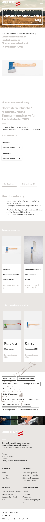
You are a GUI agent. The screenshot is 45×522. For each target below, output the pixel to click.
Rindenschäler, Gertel (11, 404)
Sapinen (27, 404)
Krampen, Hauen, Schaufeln (13, 399)
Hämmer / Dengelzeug (11, 389)
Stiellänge (6, 142)
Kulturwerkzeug (35, 399)
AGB (24, 502)
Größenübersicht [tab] (28, 184)
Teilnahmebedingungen (31, 499)
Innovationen (29, 389)
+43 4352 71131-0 (8, 456)
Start (3, 33)
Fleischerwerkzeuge (26, 378)
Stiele (3, 499)
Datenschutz (26, 497)
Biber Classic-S (9, 378)
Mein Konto (6, 478)
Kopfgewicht (6, 153)
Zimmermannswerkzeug (26, 33)
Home (4, 472)
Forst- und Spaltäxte (10, 384)
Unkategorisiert (9, 410)
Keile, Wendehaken (10, 394)
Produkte (11, 33)
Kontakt (25, 491)
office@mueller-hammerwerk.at (14, 461)
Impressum (26, 494)
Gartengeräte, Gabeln (31, 384)
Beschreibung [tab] (9, 184)
